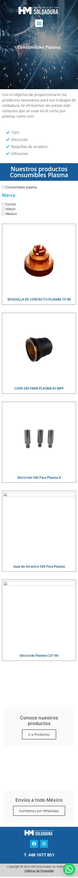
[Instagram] (44, 844)
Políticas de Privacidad (39, 871)
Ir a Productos (39, 734)
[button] (39, 23)
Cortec (11, 204)
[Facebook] (34, 844)
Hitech (10, 209)
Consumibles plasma (21, 187)
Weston (11, 214)
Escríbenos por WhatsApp (39, 811)
